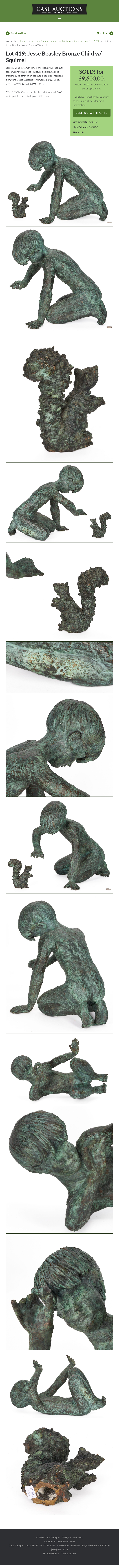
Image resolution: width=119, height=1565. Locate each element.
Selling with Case (92, 112)
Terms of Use (68, 1553)
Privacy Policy (51, 1553)
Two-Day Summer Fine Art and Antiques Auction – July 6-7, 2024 (65, 41)
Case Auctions (59, 9)
